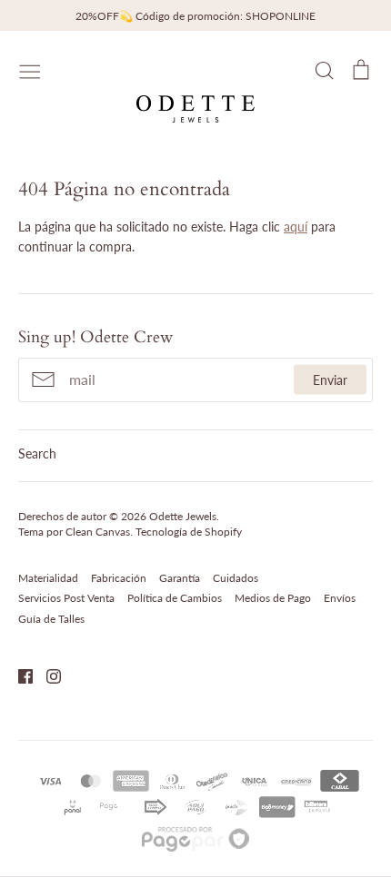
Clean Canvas (97, 531)
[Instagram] (47, 674)
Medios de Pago (273, 598)
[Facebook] (19, 674)
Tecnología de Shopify (188, 531)
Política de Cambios (174, 598)
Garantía (179, 578)
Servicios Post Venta (66, 598)
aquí (295, 226)
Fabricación (118, 578)
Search (37, 453)
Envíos (340, 598)
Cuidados (235, 578)
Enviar (330, 380)
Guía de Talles (51, 619)
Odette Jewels (182, 516)
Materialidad (48, 578)
